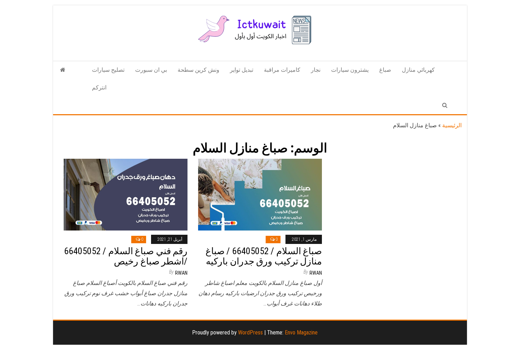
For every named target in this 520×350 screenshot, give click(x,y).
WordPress (250, 332)
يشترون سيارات (350, 69)
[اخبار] (63, 70)
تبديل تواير (241, 69)
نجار (315, 69)
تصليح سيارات (108, 69)
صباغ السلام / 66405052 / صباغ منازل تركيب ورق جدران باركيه (264, 256)
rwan (181, 273)
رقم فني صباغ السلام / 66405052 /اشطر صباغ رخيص (125, 256)
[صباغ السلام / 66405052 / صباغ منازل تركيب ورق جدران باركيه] (260, 194)
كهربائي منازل (418, 69)
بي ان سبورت (151, 69)
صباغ (385, 69)
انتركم (99, 87)
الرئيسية (452, 125)
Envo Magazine (301, 332)
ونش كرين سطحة (198, 69)
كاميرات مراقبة (282, 69)
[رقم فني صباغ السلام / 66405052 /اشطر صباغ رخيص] (125, 194)
